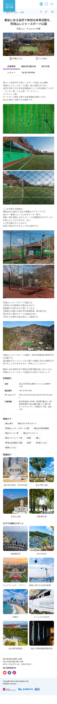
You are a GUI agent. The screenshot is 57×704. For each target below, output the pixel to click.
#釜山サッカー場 (11, 433)
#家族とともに (11, 447)
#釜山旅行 (9, 423)
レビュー (11, 72)
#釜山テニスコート (30, 433)
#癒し (38, 437)
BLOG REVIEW (28, 72)
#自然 (29, 442)
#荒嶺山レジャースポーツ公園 (17, 428)
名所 (22, 12)
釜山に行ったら (12, 12)
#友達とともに (42, 442)
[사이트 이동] (5, 673)
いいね (42, 58)
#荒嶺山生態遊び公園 (13, 442)
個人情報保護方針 (9, 667)
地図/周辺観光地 (28, 66)
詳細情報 (11, 66)
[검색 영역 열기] (47, 5)
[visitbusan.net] (9, 5)
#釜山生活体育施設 (41, 428)
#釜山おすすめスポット (27, 423)
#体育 (29, 437)
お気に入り (17, 58)
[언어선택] (41, 4)
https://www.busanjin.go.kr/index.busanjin (35, 396)
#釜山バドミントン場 (13, 437)
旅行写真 (46, 66)
